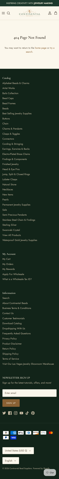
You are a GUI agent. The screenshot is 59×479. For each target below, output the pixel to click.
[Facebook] (10, 413)
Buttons (6, 118)
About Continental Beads (15, 303)
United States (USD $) (16, 450)
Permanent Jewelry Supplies (16, 204)
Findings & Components (14, 159)
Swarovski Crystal (11, 230)
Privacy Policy (9, 338)
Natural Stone (9, 184)
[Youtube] (21, 413)
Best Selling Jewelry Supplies (16, 113)
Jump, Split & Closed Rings (16, 174)
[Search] (10, 13)
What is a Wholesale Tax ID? (17, 279)
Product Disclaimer (12, 343)
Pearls (5, 199)
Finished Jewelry (10, 164)
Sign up (11, 403)
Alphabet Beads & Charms (15, 83)
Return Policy (9, 348)
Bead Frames (8, 103)
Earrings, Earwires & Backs (15, 149)
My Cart (6, 259)
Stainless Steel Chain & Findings (18, 220)
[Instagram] (15, 413)
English (8, 460)
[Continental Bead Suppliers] (29, 13)
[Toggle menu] (3, 13)
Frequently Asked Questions (16, 333)
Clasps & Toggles (11, 134)
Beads (5, 108)
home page (40, 48)
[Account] (49, 13)
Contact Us (7, 313)
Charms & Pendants (12, 128)
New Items (7, 194)
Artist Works (8, 88)
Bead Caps (7, 98)
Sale (4, 210)
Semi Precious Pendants (14, 215)
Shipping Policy (10, 354)
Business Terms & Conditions (16, 308)
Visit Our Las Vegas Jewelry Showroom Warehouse (28, 364)
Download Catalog (12, 323)
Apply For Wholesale (13, 274)
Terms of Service (10, 358)
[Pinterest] (33, 413)
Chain (5, 123)
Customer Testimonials (13, 318)
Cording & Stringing (12, 144)
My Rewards (8, 269)
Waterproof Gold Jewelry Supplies (19, 240)
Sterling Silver (9, 225)
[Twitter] (4, 413)
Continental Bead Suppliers (21, 468)
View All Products (11, 235)
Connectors (8, 139)
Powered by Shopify (41, 468)
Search (5, 298)
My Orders (7, 264)
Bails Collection (10, 93)
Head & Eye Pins (11, 169)
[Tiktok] (27, 413)
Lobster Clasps (9, 179)
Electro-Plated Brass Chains (16, 154)
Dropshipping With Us (13, 328)
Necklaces (7, 189)
